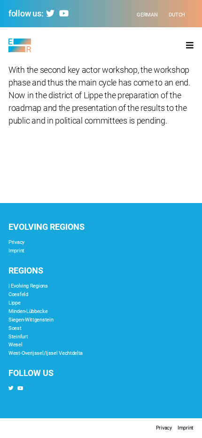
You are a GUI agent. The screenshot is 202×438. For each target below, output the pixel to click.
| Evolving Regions (28, 286)
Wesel (15, 345)
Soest (15, 328)
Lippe (14, 303)
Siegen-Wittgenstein (30, 320)
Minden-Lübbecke (28, 311)
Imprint (16, 251)
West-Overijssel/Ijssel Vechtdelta (45, 353)
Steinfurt (18, 337)
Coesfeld (18, 294)
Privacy (16, 242)
